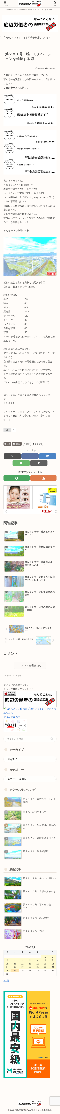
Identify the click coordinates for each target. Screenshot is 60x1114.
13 (30, 963)
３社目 (18, 444)
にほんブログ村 (11, 717)
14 (38, 963)
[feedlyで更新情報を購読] (16, 478)
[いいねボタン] (7, 430)
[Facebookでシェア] (30, 456)
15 (45, 963)
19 (22, 967)
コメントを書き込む (30, 665)
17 (7, 967)
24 (7, 970)
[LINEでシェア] (21, 463)
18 (15, 967)
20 (30, 967)
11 (15, 963)
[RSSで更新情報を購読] (43, 478)
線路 (28, 444)
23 (53, 967)
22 (45, 967)
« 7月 (6, 980)
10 (7, 963)
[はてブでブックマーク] (47, 456)
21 (38, 967)
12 (22, 963)
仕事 (8, 444)
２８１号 (38, 444)
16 (53, 963)
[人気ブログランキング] (30, 698)
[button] (38, 463)
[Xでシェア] (12, 456)
